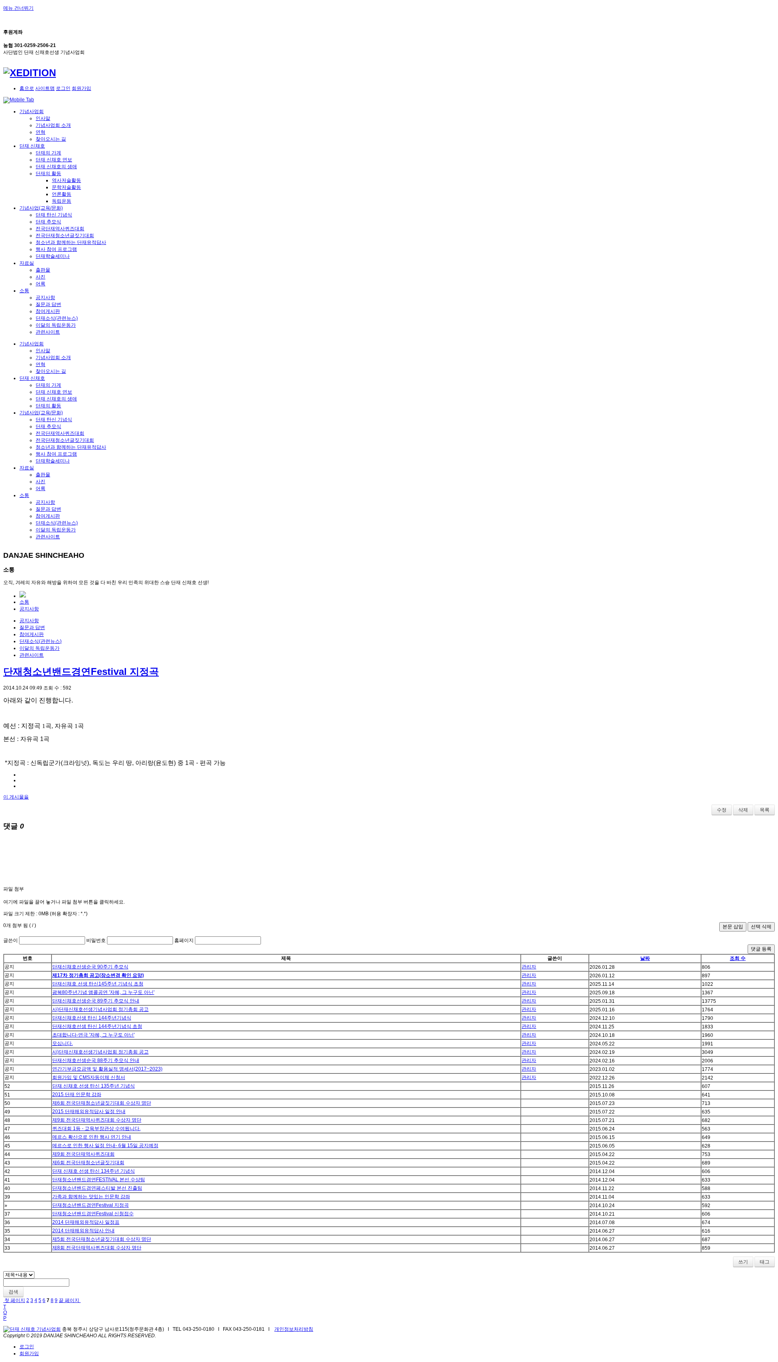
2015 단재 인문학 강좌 (76, 1094)
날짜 (645, 958)
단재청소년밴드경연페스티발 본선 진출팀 (97, 1188)
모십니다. (62, 1043)
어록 (40, 284)
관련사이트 (48, 332)
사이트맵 (45, 88)
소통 (24, 290)
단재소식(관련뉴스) (57, 318)
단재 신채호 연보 (54, 160)
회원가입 (81, 88)
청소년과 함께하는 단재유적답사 (71, 242)
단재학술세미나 (53, 256)
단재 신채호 (32, 146)
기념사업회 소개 (53, 125)
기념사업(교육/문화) (41, 208)
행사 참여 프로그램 (56, 249)
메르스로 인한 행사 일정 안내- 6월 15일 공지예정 (105, 1145)
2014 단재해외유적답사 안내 (83, 1231)
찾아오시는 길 (51, 139)
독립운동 (61, 201)
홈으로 (26, 88)
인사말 (43, 118)
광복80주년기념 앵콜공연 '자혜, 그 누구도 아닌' (103, 992)
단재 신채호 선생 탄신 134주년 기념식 (93, 1171)
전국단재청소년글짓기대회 (65, 235)
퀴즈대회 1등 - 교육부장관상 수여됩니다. (96, 1128)
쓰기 (743, 1262)
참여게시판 (48, 311)
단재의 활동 (48, 173)
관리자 (529, 967)
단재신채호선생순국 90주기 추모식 (90, 967)
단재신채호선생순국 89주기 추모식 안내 (95, 1001)
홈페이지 (184, 940)
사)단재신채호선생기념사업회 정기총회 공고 (100, 1009)
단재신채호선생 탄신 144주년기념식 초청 (97, 1026)
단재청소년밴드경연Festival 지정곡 (81, 671)
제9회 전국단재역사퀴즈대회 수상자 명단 (96, 1120)
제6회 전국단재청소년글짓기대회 (88, 1162)
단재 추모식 (48, 222)
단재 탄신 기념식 (54, 215)
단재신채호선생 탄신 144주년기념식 (91, 1018)
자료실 (26, 263)
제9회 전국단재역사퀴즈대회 (83, 1154)
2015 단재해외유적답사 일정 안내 (89, 1111)
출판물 (43, 270)
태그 (764, 1262)
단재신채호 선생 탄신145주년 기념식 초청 (97, 984)
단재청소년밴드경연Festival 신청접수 (93, 1213)
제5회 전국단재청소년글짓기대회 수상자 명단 (101, 1239)
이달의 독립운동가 (56, 325)
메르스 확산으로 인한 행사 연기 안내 (91, 1137)
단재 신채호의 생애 (56, 166)
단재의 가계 (48, 153)
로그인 (63, 88)
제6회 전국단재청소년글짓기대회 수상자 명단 (101, 1103)
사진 (40, 277)
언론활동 (61, 194)
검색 (13, 1292)
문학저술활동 (66, 187)
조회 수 (738, 958)
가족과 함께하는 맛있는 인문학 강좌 (91, 1196)
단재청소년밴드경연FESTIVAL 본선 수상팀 (98, 1179)
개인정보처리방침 (293, 1329)
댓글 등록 (761, 949)
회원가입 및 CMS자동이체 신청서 (88, 1077)
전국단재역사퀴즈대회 (60, 228)
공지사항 (45, 297)
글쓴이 (10, 940)
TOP (5, 1312)
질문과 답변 (48, 304)
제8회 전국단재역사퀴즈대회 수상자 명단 (96, 1248)
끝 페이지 (70, 1300)
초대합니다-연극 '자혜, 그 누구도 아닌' (93, 1035)
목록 (764, 810)
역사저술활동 (66, 180)
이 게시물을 (16, 797)
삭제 (743, 810)
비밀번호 (96, 940)
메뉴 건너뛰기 (18, 8)
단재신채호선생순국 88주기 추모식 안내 (95, 1060)
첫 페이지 (14, 1300)
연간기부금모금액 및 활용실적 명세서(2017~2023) (107, 1069)
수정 (722, 810)
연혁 (40, 132)
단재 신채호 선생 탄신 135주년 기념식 (93, 1086)
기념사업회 (31, 111)
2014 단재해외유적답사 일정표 (86, 1222)
